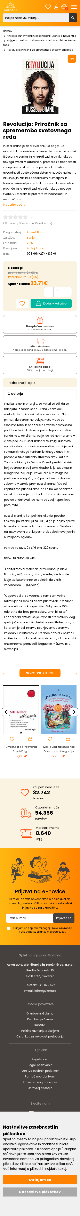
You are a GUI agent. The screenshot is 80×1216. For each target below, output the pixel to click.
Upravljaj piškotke (40, 1088)
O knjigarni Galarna (40, 1013)
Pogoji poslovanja (40, 1065)
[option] (21, 724)
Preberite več (12, 205)
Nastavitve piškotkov (40, 1192)
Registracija (40, 1059)
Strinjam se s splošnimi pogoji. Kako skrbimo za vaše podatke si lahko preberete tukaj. (42, 929)
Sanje (31, 238)
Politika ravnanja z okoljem (40, 1031)
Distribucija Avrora (40, 1019)
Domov (7, 31)
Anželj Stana (35, 248)
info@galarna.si (45, 991)
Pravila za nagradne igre (40, 1082)
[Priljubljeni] (48, 6)
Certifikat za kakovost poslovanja (40, 1036)
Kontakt (40, 1025)
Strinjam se (40, 1179)
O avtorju (15, 393)
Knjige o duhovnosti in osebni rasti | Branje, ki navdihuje (41, 36)
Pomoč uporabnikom (40, 1076)
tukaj (62, 1168)
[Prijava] (56, 7)
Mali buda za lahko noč (59, 747)
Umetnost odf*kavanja (21, 747)
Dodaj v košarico (55, 303)
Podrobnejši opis (21, 382)
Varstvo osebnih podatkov (40, 1071)
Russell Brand (36, 232)
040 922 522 (46, 985)
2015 (30, 243)
